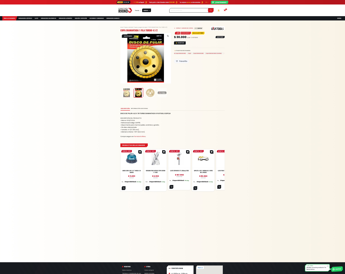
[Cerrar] (328, 266)
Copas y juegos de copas (140, 27)
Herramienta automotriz (65, 18)
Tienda (137, 10)
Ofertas (339, 18)
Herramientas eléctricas (25, 18)
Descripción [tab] (125, 108)
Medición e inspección (81, 18)
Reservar (181, 43)
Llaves (36, 18)
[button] (168, 36)
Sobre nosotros (127, 270)
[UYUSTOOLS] (217, 28)
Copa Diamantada (198, 53)
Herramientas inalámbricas (48, 18)
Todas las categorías (9, 18)
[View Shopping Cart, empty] (224, 10)
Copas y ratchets (128, 27)
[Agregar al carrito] (124, 188)
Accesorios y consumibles (97, 18)
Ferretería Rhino (140, 136)
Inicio (121, 27)
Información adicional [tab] (139, 108)
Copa (188, 53)
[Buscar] (210, 10)
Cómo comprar (149, 270)
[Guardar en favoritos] (140, 152)
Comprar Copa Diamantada (177, 53)
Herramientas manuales (112, 18)
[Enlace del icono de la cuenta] (219, 10)
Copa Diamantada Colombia (213, 53)
